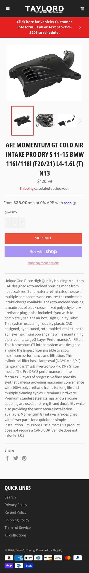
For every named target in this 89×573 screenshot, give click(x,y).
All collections (15, 535)
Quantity (11, 212)
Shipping (27, 188)
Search (10, 497)
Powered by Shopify (49, 550)
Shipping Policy (17, 520)
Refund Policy (15, 512)
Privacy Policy (16, 505)
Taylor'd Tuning (25, 550)
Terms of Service (18, 527)
